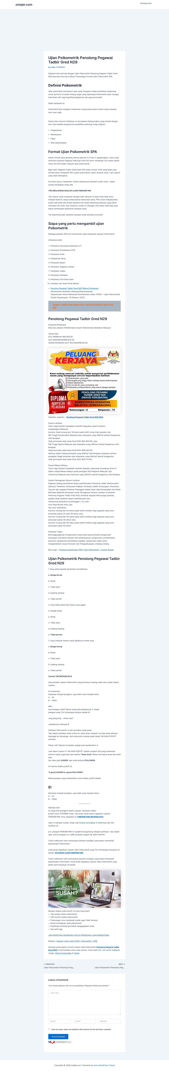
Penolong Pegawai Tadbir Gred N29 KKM (84, 417)
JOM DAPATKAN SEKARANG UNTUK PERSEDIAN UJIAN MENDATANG (78, 935)
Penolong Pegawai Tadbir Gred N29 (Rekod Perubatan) (75, 288)
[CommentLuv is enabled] (60, 1042)
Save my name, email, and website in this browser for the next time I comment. (81, 1029)
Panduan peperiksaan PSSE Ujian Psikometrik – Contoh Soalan (86, 550)
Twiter (76, 953)
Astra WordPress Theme (104, 1065)
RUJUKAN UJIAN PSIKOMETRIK (69, 853)
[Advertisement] (84, 26)
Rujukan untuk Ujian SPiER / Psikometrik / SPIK (76, 941)
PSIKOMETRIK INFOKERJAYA (90, 817)
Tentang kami (146, 3)
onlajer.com (24, 4)
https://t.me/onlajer (63, 953)
